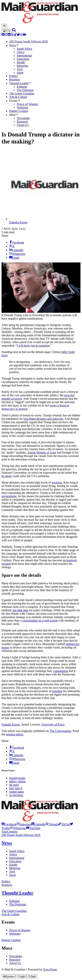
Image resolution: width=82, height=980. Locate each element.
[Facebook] (3, 35)
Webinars (14, 933)
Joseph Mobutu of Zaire (41, 452)
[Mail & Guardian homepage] (41, 13)
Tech (12, 871)
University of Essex (52, 724)
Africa (13, 854)
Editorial (14, 901)
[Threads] (12, 35)
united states (16, 791)
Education (15, 861)
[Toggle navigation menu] (4, 26)
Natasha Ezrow (18, 222)
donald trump (17, 778)
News (7, 843)
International (16, 857)
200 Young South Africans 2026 (21, 835)
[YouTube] (24, 35)
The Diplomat (17, 904)
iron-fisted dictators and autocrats (43, 418)
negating (57, 691)
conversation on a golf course (40, 620)
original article (14, 734)
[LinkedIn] (9, 35)
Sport (12, 875)
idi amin (14, 784)
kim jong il (15, 788)
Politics (6, 881)
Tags (4, 831)
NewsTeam (50, 969)
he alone (7, 476)
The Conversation (60, 731)
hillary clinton (17, 781)
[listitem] (9, 824)
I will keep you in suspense (33, 345)
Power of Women (19, 930)
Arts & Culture (10, 914)
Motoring (14, 868)
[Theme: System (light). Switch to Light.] (7, 31)
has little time (20, 610)
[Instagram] (6, 35)
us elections (16, 795)
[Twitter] (18, 35)
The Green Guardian (14, 910)
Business (7, 884)
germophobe (9, 496)
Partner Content (11, 940)
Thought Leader (17, 892)
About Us (15, 963)
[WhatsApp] (21, 35)
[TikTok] (15, 35)
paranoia (57, 482)
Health (13, 864)
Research (14, 959)
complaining (60, 671)
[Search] (14, 30)
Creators (12, 831)
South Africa (16, 851)
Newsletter (15, 956)
